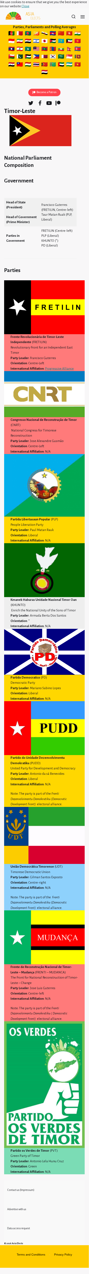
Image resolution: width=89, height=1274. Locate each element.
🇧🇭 (20, 34)
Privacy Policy (63, 1254)
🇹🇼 (20, 65)
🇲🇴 (28, 49)
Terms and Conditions (31, 1254)
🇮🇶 (28, 42)
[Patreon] (58, 103)
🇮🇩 (11, 42)
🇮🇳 (78, 34)
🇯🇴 (53, 42)
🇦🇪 (61, 65)
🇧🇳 (45, 34)
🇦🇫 (11, 34)
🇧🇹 (36, 34)
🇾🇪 (45, 73)
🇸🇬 (69, 57)
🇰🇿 (61, 42)
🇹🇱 (44, 65)
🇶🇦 (45, 57)
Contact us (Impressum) (20, 1190)
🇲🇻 (44, 49)
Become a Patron (46, 92)
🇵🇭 (36, 57)
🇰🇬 (77, 42)
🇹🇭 (36, 65)
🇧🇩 (28, 34)
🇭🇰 (69, 34)
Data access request (18, 1228)
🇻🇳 (78, 65)
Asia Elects (17, 1243)
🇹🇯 (28, 65)
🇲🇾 (36, 49)
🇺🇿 (69, 65)
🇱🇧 (19, 49)
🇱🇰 (78, 57)
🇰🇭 (53, 34)
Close (25, 6)
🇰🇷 (53, 57)
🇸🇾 (11, 65)
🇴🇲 (12, 57)
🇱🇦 (11, 49)
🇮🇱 (36, 42)
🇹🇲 (53, 65)
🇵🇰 (20, 57)
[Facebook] (39, 103)
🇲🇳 (53, 49)
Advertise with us (16, 1209)
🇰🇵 (77, 49)
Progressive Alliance (59, 368)
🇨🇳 (61, 34)
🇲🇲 (61, 49)
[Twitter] (30, 103)
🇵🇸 (28, 57)
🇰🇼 (70, 42)
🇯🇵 (45, 42)
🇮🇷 (20, 42)
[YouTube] (48, 103)
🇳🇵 (70, 49)
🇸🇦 (61, 57)
